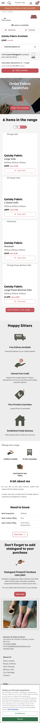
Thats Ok (20, 719)
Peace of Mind (9, 664)
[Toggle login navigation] (31, 2)
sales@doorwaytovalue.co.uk (19, 646)
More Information (13, 709)
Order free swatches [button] (20, 108)
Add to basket (21, 70)
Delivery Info (8, 670)
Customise (31, 30)
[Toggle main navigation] (3, 2)
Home (4, 11)
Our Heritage (8, 672)
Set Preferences (20, 713)
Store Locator (9, 661)
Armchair (10, 11)
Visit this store (8, 648)
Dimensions (12, 30)
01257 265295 (11, 644)
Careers (6, 675)
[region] (20, 704)
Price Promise (9, 667)
